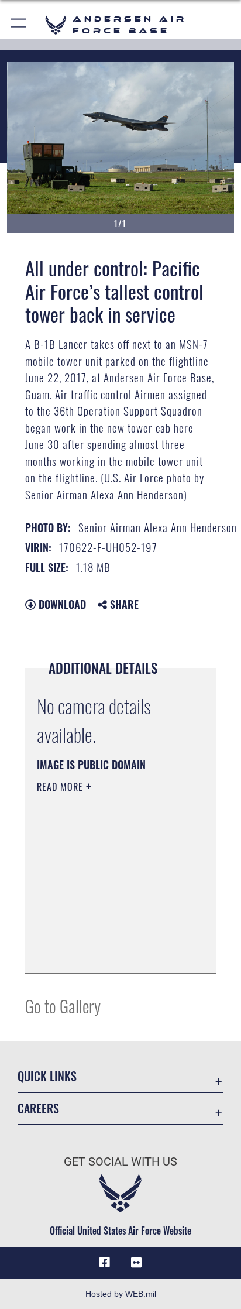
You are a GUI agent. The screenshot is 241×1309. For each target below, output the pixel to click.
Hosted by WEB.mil (120, 1293)
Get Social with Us (120, 1161)
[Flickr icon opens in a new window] (136, 1263)
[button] (19, 25)
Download (61, 604)
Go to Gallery (63, 1005)
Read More (61, 787)
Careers (38, 1108)
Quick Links (47, 1076)
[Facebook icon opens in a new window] (104, 1263)
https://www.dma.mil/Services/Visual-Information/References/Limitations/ (108, 951)
